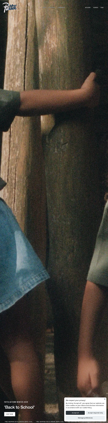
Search (95, 7)
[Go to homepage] (10, 8)
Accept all (75, 413)
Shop (44, 7)
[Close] (104, 399)
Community (61, 7)
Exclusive (52, 7)
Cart (102, 7)
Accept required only (95, 413)
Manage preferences (85, 418)
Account (88, 7)
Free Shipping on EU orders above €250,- (18, 421)
